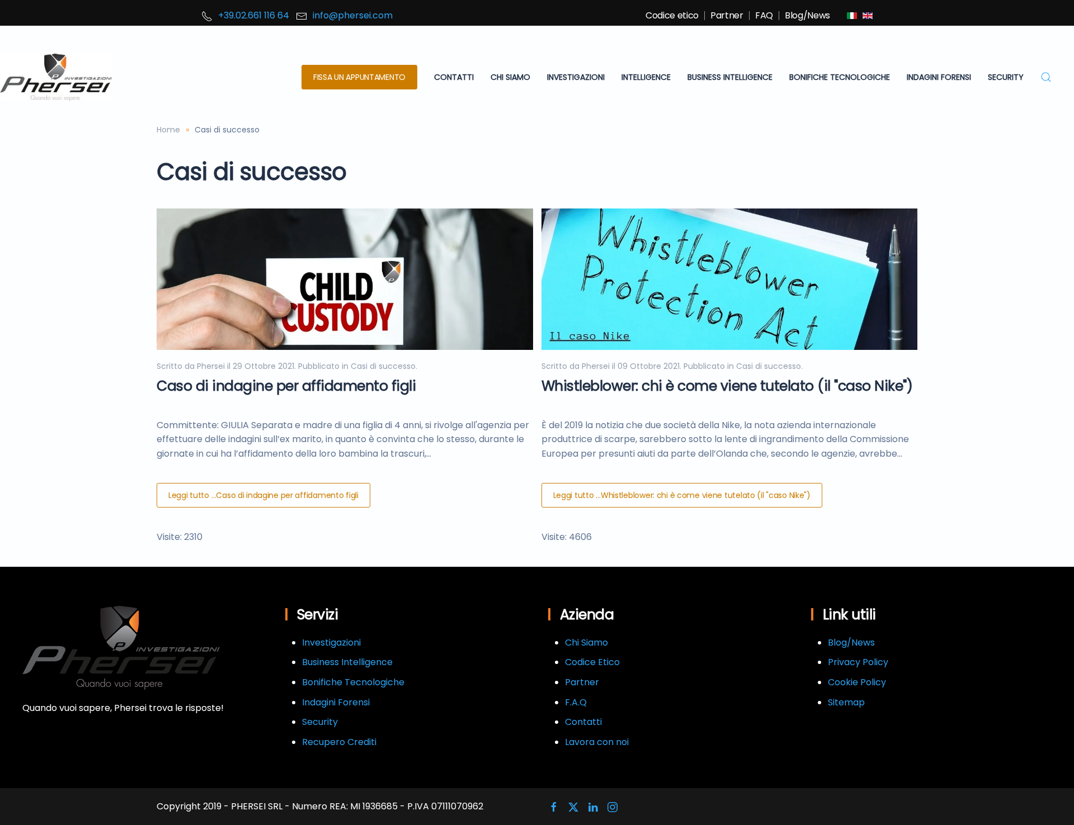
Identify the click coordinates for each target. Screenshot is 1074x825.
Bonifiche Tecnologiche (353, 682)
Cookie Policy (857, 682)
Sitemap (846, 702)
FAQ (764, 15)
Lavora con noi (597, 742)
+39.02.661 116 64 (253, 15)
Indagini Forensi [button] (939, 77)
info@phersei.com (353, 15)
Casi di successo (383, 366)
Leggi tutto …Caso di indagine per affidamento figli (263, 495)
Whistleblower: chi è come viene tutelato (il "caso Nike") (727, 386)
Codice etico (672, 15)
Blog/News (807, 15)
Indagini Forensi (336, 702)
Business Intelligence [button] (729, 77)
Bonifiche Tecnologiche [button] (839, 77)
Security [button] (1006, 77)
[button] (1046, 77)
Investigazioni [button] (576, 77)
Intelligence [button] (646, 77)
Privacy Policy (858, 662)
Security (320, 721)
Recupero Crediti (339, 742)
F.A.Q (576, 702)
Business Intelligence (347, 662)
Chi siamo (510, 77)
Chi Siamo (586, 642)
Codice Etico (592, 662)
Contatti (454, 77)
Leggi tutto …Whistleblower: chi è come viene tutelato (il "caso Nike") (682, 495)
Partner (726, 15)
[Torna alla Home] (56, 77)
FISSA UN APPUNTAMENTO (359, 77)
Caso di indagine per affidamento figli (286, 386)
